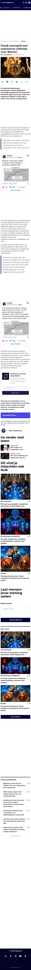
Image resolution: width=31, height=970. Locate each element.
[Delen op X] (12, 82)
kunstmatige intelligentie (10, 536)
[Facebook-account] (11, 956)
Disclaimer (22, 964)
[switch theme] (26, 2)
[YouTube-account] (20, 956)
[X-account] (6, 956)
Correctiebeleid (20, 961)
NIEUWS (6, 7)
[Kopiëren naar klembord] (21, 82)
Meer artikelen (15, 717)
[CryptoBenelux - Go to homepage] (15, 951)
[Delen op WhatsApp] (2, 82)
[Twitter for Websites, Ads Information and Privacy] (27, 183)
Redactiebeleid (12, 964)
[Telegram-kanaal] (25, 956)
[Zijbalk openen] (1, 8)
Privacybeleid (10, 961)
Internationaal (6, 501)
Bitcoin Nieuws (6, 55)
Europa (3, 573)
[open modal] (29, 3)
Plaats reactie (15, 620)
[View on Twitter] (28, 156)
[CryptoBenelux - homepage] (7, 2)
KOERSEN (16, 7)
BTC (11, 94)
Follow (20, 157)
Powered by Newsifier (15, 967)
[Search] (23, 3)
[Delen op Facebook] (7, 82)
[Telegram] (17, 82)
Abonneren (15, 393)
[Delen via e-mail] (26, 82)
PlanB (19, 90)
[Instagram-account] (15, 956)
